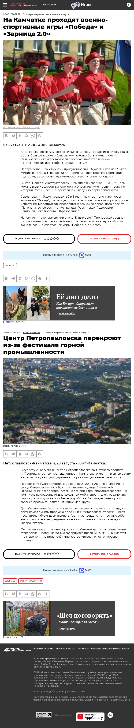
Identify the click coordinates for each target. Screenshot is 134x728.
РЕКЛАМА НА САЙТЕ (43, 649)
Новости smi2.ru (14, 322)
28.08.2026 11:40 (11, 332)
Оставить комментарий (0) (104, 239)
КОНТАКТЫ (83, 649)
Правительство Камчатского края (21, 127)
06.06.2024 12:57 (11, 14)
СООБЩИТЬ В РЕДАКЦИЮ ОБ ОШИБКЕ (110, 649)
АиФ (23, 445)
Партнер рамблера (63, 715)
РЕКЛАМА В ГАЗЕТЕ (65, 649)
